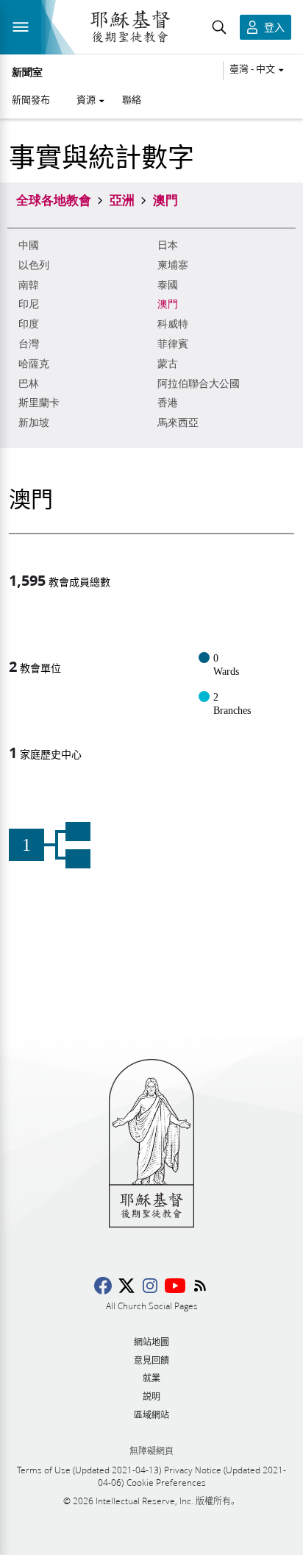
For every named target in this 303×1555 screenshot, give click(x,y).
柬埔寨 (172, 265)
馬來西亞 (178, 422)
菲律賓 (172, 344)
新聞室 (27, 73)
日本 (167, 245)
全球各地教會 (53, 199)
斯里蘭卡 (39, 402)
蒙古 (167, 363)
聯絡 (131, 99)
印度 (28, 324)
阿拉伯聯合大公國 (198, 383)
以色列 (33, 265)
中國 (28, 245)
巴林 (28, 383)
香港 (167, 402)
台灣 (28, 344)
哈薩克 (33, 363)
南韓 (28, 285)
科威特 (172, 324)
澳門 (167, 304)
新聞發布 (31, 99)
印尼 (28, 304)
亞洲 (122, 199)
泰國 (167, 285)
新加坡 (33, 422)
